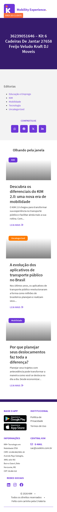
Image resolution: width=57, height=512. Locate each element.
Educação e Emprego (20, 94)
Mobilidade (15, 101)
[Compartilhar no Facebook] (24, 129)
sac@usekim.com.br (41, 448)
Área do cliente (13, 15)
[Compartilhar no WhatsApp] (14, 129)
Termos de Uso (38, 426)
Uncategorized (16, 109)
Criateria (40, 501)
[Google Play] (15, 418)
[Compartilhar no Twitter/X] (33, 129)
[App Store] (15, 426)
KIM (11, 97)
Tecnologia (15, 105)
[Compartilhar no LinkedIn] (42, 129)
